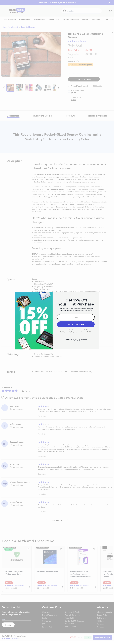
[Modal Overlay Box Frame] (57, 321)
